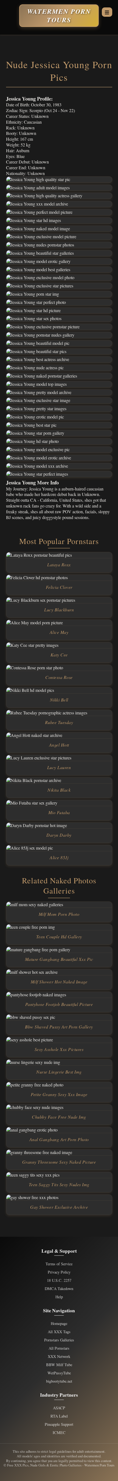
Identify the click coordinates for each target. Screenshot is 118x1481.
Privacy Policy (59, 1272)
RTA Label (59, 1416)
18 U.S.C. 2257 (59, 1280)
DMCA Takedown (59, 1288)
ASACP (59, 1407)
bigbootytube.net (59, 1381)
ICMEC (59, 1432)
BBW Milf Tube (59, 1364)
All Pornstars (59, 1348)
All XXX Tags (59, 1331)
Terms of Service (59, 1263)
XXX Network (59, 1356)
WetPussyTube (59, 1373)
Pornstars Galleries (59, 1340)
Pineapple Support (59, 1424)
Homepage (59, 1323)
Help (59, 1296)
